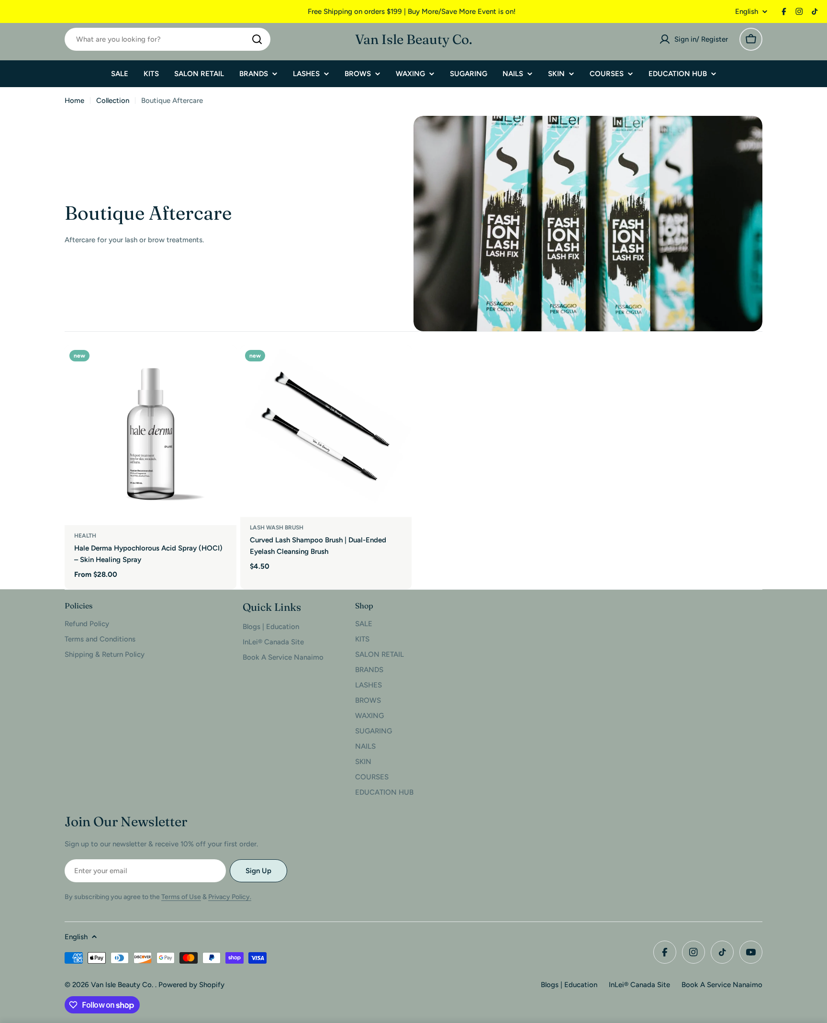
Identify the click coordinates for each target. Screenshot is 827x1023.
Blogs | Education (569, 984)
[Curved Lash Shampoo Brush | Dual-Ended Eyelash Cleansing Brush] (326, 431)
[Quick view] (222, 366)
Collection (112, 100)
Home (74, 100)
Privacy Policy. (229, 897)
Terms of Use (181, 897)
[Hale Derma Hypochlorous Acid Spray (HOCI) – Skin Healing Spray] (150, 435)
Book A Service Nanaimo (722, 984)
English (746, 11)
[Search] (257, 39)
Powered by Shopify (191, 984)
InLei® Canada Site (639, 984)
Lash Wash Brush (276, 527)
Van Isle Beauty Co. (413, 39)
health (85, 535)
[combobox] (167, 39)
